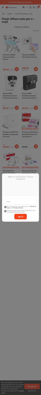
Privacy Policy (18, 208)
